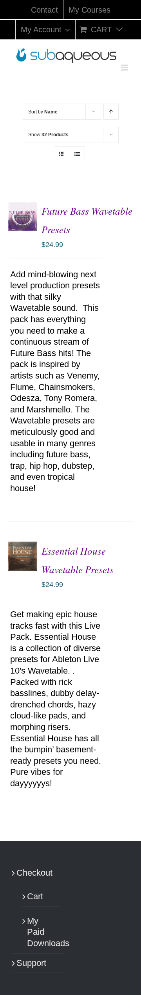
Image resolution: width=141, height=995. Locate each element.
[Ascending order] (111, 112)
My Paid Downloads (42, 932)
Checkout (34, 873)
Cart (35, 896)
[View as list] (77, 154)
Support (31, 963)
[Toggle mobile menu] (125, 67)
